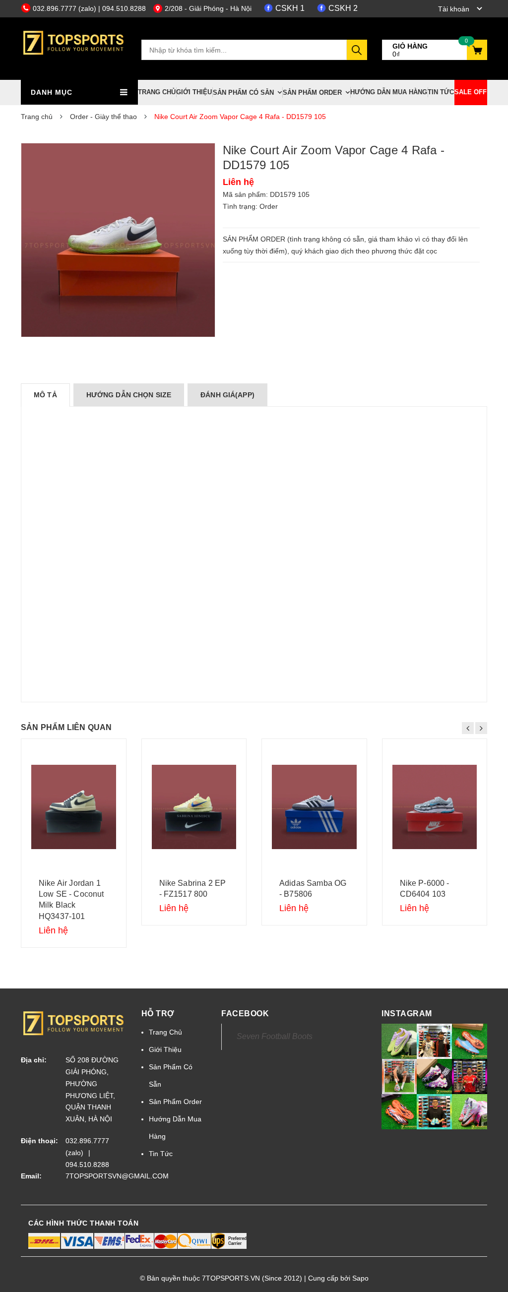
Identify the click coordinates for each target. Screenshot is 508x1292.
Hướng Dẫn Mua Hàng (388, 92)
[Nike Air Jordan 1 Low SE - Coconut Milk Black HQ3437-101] (73, 807)
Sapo (360, 1278)
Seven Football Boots (275, 1036)
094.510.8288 (87, 1165)
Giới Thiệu (194, 92)
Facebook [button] (245, 1013)
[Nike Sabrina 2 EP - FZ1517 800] (194, 807)
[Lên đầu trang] (486, 1262)
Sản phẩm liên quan (66, 727)
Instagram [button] (406, 1013)
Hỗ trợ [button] (158, 1013)
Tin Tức (441, 92)
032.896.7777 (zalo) (65, 8)
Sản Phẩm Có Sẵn (243, 92)
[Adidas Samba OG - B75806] (314, 807)
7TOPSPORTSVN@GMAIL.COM (96, 1176)
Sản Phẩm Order (312, 92)
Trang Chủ (157, 92)
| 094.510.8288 (122, 8)
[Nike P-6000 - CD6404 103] (434, 807)
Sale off (470, 92)
